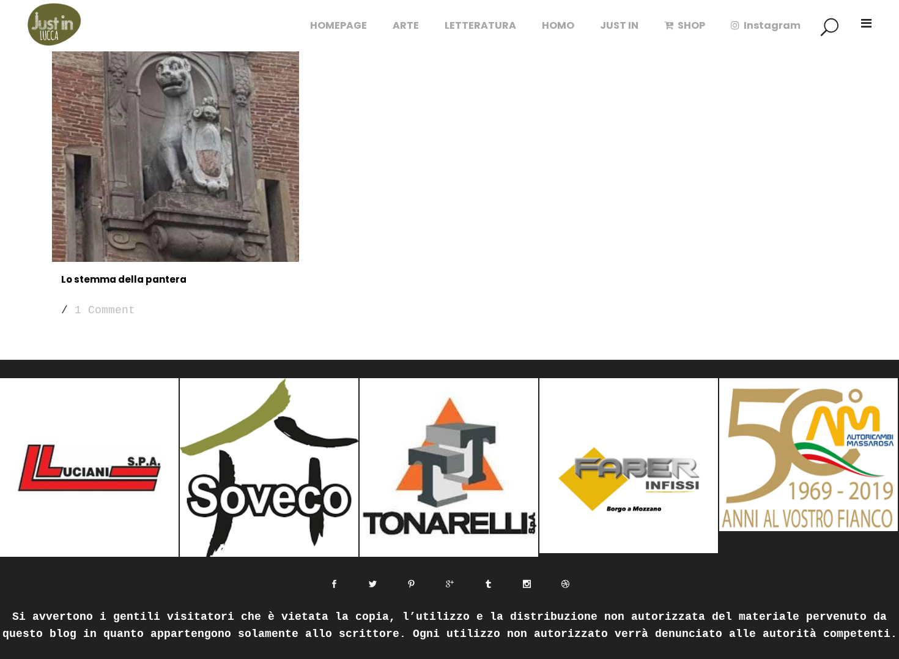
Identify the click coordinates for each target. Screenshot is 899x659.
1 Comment (105, 310)
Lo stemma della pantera (124, 279)
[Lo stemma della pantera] (175, 146)
